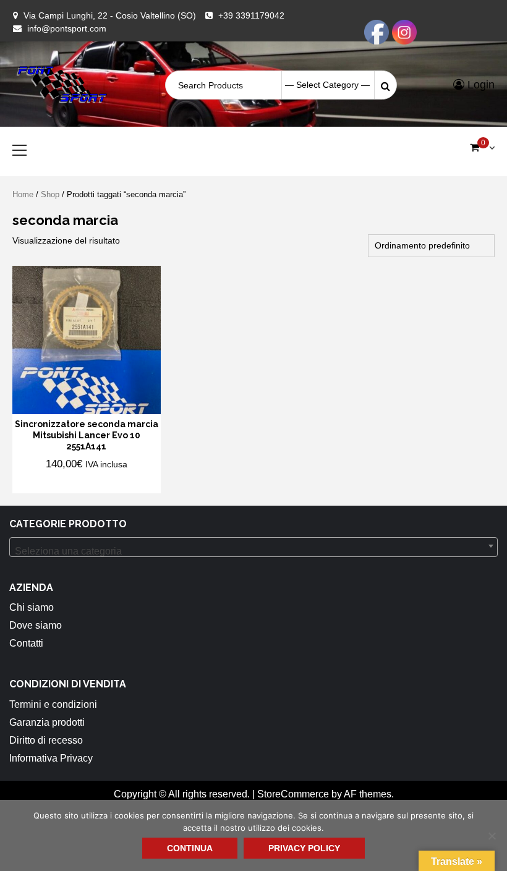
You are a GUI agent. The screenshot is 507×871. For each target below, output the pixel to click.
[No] (491, 836)
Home (22, 194)
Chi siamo (31, 607)
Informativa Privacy (51, 758)
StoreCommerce (293, 794)
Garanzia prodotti (47, 722)
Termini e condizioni (53, 704)
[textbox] (253, 551)
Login (479, 85)
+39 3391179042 (251, 15)
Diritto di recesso (46, 740)
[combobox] (253, 547)
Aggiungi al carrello (79, 483)
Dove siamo (35, 625)
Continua (190, 848)
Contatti (26, 643)
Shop (50, 194)
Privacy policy (304, 848)
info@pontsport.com (66, 28)
